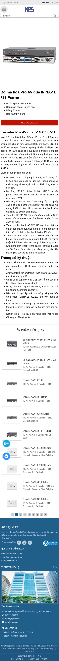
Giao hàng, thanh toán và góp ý (12, 557)
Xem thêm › (6, 538)
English (55, 2)
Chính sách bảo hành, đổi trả (11, 553)
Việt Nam (45, 2)
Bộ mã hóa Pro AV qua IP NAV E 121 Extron (39, 341)
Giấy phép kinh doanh (9, 560)
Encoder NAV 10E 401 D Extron (37, 447)
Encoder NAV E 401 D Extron (36, 482)
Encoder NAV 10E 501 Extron (36, 413)
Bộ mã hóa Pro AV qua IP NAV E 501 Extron (39, 361)
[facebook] (19, 542)
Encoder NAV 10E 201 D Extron (37, 465)
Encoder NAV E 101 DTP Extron (37, 430)
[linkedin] (30, 542)
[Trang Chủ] (29, 12)
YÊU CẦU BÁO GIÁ (29, 123)
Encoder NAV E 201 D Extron (36, 499)
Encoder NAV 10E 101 (33, 380)
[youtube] (24, 542)
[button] (4, 9)
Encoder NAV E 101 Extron (35, 396)
